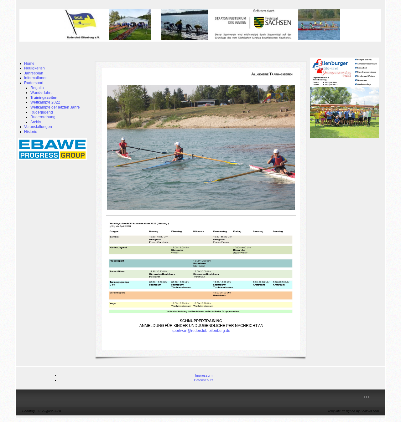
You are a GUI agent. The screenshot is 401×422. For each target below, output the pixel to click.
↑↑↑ (366, 396)
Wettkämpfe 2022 (45, 102)
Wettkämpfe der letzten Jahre (55, 107)
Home (29, 63)
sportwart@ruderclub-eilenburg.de (201, 330)
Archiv (35, 122)
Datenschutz (203, 380)
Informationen (36, 78)
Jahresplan (33, 73)
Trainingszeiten (43, 97)
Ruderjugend (41, 112)
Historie (30, 132)
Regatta (37, 88)
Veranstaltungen (38, 127)
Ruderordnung (42, 117)
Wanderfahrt (40, 92)
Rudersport (33, 83)
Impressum (203, 375)
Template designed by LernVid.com (353, 411)
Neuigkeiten (34, 68)
